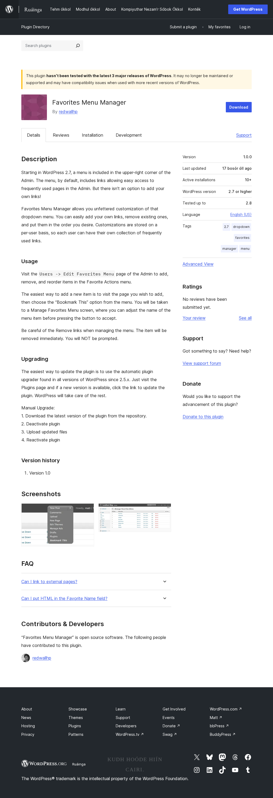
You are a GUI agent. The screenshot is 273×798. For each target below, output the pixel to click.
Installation (92, 135)
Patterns (76, 734)
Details (33, 135)
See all (245, 318)
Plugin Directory (35, 27)
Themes (76, 717)
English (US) (241, 214)
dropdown (241, 227)
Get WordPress (248, 9)
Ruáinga (79, 764)
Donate (171, 726)
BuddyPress (223, 734)
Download (238, 107)
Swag (170, 734)
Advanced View (198, 264)
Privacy (27, 734)
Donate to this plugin (203, 416)
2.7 (226, 227)
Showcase (78, 709)
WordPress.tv (130, 734)
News (26, 717)
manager (229, 249)
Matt (216, 717)
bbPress (219, 726)
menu (245, 249)
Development (129, 135)
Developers (126, 726)
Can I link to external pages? (49, 581)
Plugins (75, 726)
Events (169, 717)
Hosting (28, 726)
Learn (121, 709)
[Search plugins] (78, 45)
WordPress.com (226, 709)
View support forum (202, 363)
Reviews (61, 135)
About (26, 709)
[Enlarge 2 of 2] (164, 510)
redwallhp (68, 111)
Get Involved (174, 709)
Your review (194, 318)
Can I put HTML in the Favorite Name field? (64, 598)
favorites (242, 238)
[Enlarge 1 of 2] (87, 510)
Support (244, 135)
